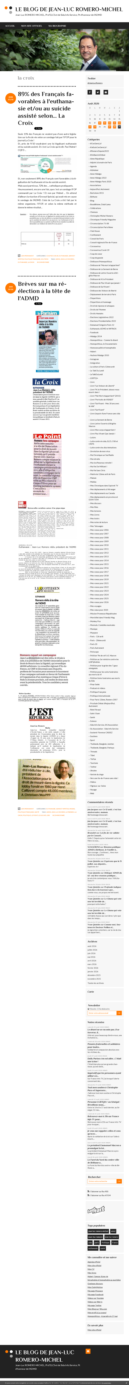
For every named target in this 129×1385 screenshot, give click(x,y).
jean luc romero (67, 259)
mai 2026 (91, 957)
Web (92, 793)
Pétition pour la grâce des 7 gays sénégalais (103, 666)
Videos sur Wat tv (95, 1302)
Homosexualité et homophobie (103, 348)
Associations (95, 185)
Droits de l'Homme (98, 309)
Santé (37, 812)
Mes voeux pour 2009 (99, 541)
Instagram (94, 359)
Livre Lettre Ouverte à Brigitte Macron (102, 424)
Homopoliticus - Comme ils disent (104, 340)
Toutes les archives (96, 983)
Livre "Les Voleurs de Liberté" (102, 386)
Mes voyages (95, 606)
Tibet (92, 755)
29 (119, 127)
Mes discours (95, 503)
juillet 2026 (92, 950)
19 (105, 123)
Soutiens (44, 259)
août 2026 (92, 946)
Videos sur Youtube (96, 1298)
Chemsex (94, 212)
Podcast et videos (97, 688)
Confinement (95, 235)
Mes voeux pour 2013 (99, 556)
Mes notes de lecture (99, 522)
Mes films (94, 507)
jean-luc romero (58, 812)
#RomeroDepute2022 (99, 151)
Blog (92, 200)
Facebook (94, 332)
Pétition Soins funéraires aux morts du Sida (104, 679)
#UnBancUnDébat (97, 155)
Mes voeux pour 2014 (99, 560)
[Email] (106, 92)
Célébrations (95, 208)
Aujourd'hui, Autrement (99, 189)
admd (58, 259)
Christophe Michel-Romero (101, 216)
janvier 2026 (93, 971)
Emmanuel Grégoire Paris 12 (102, 325)
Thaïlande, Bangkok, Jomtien (102, 744)
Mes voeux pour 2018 (99, 575)
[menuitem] (11, 25)
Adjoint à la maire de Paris (101, 162)
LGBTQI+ (94, 378)
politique (27, 815)
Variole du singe (97, 774)
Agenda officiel (94, 1262)
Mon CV (91, 1269)
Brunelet (92, 833)
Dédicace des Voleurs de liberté (103, 290)
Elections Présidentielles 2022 (103, 321)
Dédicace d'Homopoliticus (101, 261)
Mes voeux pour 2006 (99, 530)
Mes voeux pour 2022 (99, 587)
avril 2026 (92, 960)
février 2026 (93, 968)
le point (34, 815)
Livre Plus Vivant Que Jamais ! (102, 433)
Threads (93, 751)
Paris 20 (93, 644)
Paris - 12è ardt (96, 636)
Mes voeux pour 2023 (99, 591)
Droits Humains (96, 313)
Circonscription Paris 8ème (101, 227)
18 (100, 123)
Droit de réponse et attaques (102, 306)
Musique (93, 629)
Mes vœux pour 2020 (99, 610)
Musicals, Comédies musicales (102, 625)
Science (93, 721)
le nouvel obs (44, 815)
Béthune (93, 197)
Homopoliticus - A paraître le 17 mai (103, 1316)
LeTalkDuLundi (96, 374)
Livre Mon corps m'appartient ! (103, 430)
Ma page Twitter (95, 1305)
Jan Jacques (93, 809)
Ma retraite (95, 459)
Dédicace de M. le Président (101, 279)
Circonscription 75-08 (99, 223)
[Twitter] (98, 92)
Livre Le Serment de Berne (101, 420)
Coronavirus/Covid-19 (99, 250)
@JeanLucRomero (95, 83)
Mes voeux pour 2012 (99, 553)
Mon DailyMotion (95, 1287)
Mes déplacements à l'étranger (103, 489)
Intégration (95, 363)
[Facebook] (90, 92)
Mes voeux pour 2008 (99, 537)
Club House (95, 231)
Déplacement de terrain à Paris (103, 294)
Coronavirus (95, 246)
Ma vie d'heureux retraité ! (101, 463)
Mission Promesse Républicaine (103, 613)
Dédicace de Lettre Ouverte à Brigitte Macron (104, 274)
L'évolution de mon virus (100, 451)
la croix (31, 262)
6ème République (97, 159)
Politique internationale (100, 696)
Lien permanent (27, 256)
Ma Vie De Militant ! (98, 466)
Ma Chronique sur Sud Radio (102, 455)
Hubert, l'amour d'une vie (98, 1276)
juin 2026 (91, 953)
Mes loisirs (94, 518)
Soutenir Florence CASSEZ (101, 732)
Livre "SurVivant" (97, 410)
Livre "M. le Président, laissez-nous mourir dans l (104, 390)
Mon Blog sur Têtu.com (97, 1309)
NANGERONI (94, 847)
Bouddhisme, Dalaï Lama (100, 204)
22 (119, 123)
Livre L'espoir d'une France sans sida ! (104, 414)
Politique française (32, 259)
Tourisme (94, 763)
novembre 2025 (94, 979)
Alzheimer (94, 170)
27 (109, 127)
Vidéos (93, 782)
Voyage (93, 789)
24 (95, 127)
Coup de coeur (52, 256)
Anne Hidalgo (96, 174)
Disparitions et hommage (100, 302)
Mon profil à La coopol (97, 1312)
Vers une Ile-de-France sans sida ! (104, 778)
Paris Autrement (97, 648)
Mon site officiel (31, 26)
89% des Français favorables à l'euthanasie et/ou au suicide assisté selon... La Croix (46, 108)
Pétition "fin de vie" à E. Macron (103, 655)
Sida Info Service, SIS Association (104, 725)
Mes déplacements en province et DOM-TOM (103, 498)
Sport (92, 740)
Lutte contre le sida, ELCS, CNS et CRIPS (103, 442)
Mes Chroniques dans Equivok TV (104, 485)
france (115, 1242)
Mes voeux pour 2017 (99, 572)
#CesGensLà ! (96, 143)
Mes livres (92, 1273)
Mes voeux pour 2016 (99, 568)
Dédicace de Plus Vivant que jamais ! (105, 283)
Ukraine (93, 770)
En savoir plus (106, 1383)
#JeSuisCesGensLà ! (98, 147)
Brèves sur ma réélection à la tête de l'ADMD (44, 291)
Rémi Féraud (95, 710)
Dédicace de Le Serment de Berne (104, 269)
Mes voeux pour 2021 (99, 583)
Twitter (93, 767)
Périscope (94, 652)
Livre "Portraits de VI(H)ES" (101, 399)
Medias (72, 809)
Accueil (10, 26)
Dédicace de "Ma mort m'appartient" (105, 265)
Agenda (93, 166)
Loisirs (93, 437)
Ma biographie (57, 26)
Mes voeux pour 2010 (99, 545)
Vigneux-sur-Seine (98, 786)
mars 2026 (92, 964)
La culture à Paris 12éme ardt (102, 367)
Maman (93, 478)
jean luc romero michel (98, 1231)
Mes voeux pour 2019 (99, 579)
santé (102, 1248)
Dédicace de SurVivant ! (100, 287)
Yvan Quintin (94, 861)
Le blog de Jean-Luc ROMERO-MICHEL (69, 9)
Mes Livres (94, 515)
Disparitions (95, 298)
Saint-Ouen (95, 713)
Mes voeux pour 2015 (99, 564)
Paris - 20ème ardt (98, 640)
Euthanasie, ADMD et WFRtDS (57, 809)
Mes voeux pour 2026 (99, 602)
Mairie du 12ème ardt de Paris (102, 474)
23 (90, 127)
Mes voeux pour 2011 (99, 549)
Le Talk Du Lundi (97, 370)
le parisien (70, 812)
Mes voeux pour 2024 (99, 595)
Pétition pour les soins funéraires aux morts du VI (103, 673)
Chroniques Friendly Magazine (103, 219)
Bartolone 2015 (97, 193)
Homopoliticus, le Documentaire (103, 344)
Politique (105, 1242)
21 (114, 123)
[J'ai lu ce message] (126, 1383)
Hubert (93, 351)
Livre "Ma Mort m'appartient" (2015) (105, 396)
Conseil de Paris (97, 239)
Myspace (94, 633)
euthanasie (22, 262)
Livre (92, 382)
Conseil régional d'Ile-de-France (103, 242)
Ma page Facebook (95, 1294)
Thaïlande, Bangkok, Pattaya (102, 748)
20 (109, 123)
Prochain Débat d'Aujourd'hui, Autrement (102, 704)
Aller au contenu (8, 2)
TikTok (93, 759)
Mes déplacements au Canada (102, 493)
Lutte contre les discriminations (103, 447)
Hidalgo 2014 (96, 336)
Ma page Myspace (95, 1291)
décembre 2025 (94, 975)
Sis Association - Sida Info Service (104, 729)
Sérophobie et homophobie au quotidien (104, 1280)
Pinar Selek (95, 684)
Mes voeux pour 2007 (99, 534)
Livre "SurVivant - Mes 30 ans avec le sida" (104, 404)
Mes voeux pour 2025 (99, 598)
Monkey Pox (95, 621)
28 (114, 127)
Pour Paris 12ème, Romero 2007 (104, 699)
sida (90, 1242)
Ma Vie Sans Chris (97, 470)
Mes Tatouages (96, 526)
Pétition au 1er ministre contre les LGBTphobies (104, 660)
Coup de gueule (96, 258)
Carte (91, 991)
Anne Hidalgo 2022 (98, 178)
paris (97, 1242)
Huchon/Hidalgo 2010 (99, 355)
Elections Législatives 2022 (102, 317)
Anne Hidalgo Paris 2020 (100, 181)
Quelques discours (95, 1283)
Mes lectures (95, 511)
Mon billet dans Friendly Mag (102, 617)
